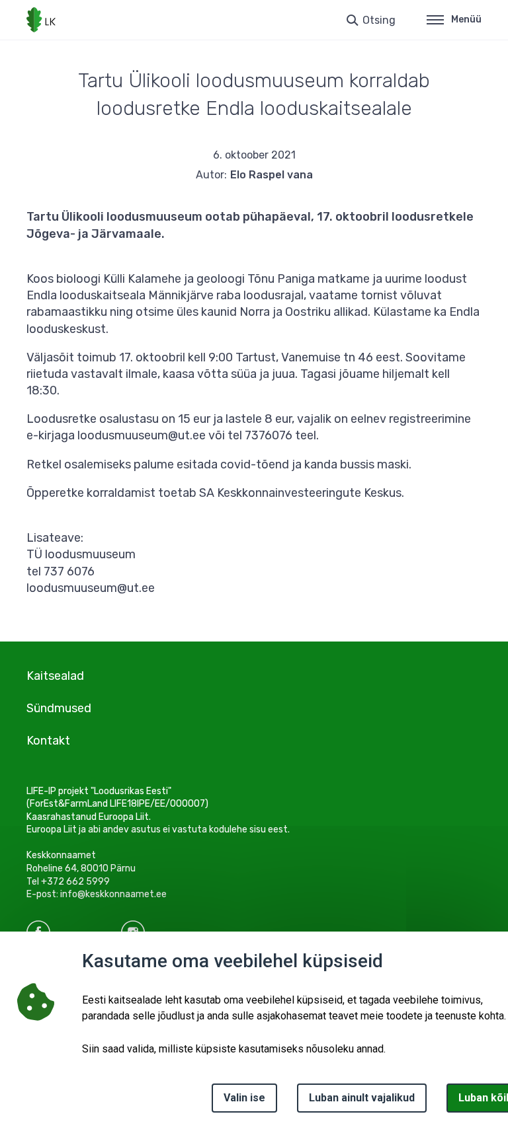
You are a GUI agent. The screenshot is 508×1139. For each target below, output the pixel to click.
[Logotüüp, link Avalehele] (41, 19)
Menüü (466, 19)
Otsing (379, 20)
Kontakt (48, 740)
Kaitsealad (55, 676)
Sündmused (58, 708)
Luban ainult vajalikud (362, 1097)
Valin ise (244, 1097)
